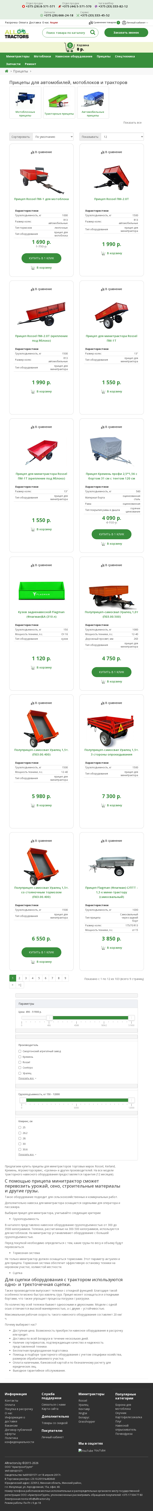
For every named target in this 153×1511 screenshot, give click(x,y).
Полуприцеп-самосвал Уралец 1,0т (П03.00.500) (111, 614)
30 (24, 1144)
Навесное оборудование (73, 56)
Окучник (121, 1413)
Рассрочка (11, 22)
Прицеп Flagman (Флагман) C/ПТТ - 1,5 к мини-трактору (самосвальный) (111, 892)
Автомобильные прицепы (93, 113)
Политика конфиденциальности (19, 1440)
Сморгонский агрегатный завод (41, 1051)
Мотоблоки (42, 56)
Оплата (23, 22)
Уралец (26, 1073)
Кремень (27, 1057)
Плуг (118, 1421)
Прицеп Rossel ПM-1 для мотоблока (41, 199)
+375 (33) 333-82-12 (113, 6)
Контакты (11, 1400)
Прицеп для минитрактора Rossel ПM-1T (111, 338)
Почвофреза (123, 1434)
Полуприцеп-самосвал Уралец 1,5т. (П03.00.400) (41, 752)
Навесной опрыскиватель (125, 1427)
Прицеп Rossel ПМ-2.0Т (111, 199)
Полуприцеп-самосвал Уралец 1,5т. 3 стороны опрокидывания (111, 752)
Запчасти (13, 64)
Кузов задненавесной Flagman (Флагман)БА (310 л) (41, 614)
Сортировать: (21, 137)
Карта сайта (50, 1409)
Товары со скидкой (55, 1423)
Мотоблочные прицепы (25, 113)
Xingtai (82, 1413)
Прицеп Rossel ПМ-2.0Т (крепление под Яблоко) (41, 338)
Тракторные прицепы (59, 113)
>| (20, 985)
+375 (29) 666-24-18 (58, 15)
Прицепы (104, 56)
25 (24, 1127)
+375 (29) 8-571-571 (40, 6)
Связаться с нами (54, 1404)
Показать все (26, 1078)
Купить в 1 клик (41, 258)
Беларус (83, 1417)
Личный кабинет (53, 1437)
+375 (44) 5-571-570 (76, 6)
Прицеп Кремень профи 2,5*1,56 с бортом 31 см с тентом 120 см (111, 476)
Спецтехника (125, 56)
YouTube (99, 1450)
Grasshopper (86, 1421)
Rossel (26, 1062)
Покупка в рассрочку (19, 1409)
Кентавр (84, 1409)
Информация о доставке (15, 1419)
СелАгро (27, 1067)
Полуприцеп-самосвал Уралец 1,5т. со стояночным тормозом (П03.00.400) (41, 892)
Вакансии (11, 1425)
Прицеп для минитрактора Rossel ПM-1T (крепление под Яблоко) (41, 476)
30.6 (24, 1149)
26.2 (24, 1133)
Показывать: (90, 137)
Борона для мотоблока (123, 1407)
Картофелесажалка (128, 1417)
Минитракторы (17, 56)
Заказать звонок (126, 32)
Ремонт (30, 64)
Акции (54, 22)
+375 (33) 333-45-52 (95, 15)
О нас (45, 22)
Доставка (35, 22)
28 (24, 1138)
